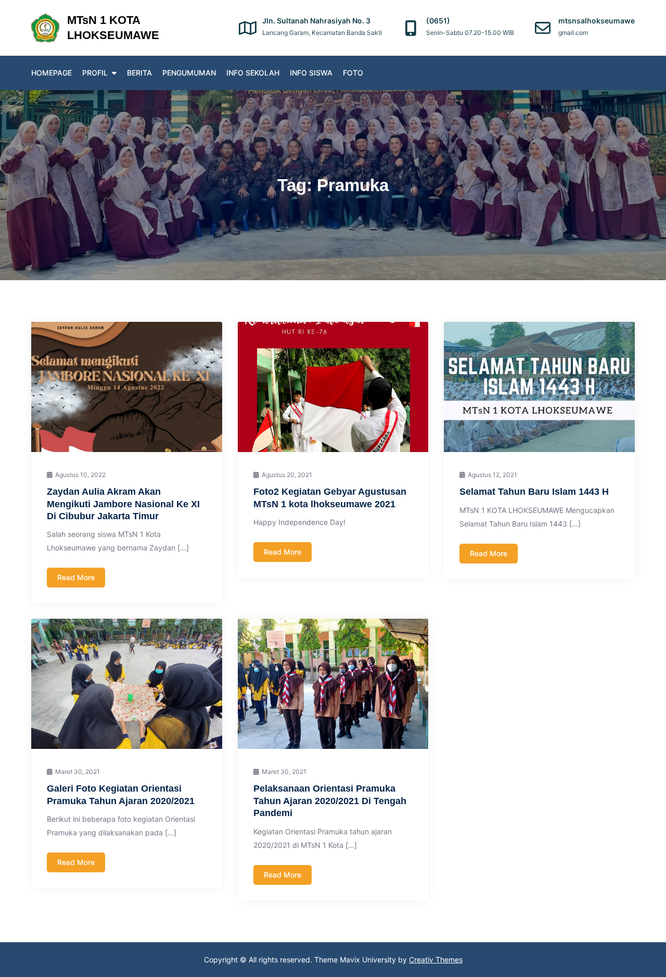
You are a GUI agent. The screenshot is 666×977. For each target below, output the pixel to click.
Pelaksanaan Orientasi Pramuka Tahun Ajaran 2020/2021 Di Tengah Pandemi (329, 800)
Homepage (51, 72)
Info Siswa (311, 72)
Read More (76, 577)
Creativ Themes (436, 959)
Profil (95, 72)
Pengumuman (189, 72)
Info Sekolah (252, 72)
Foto (353, 72)
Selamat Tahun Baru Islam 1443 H (534, 491)
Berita (139, 72)
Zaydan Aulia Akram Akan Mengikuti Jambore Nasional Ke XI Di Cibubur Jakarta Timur (123, 503)
